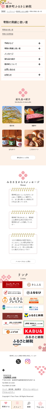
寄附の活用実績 (7, 34)
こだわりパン (34, 149)
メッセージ (8, 54)
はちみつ (12, 149)
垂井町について (10, 64)
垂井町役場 (7, 375)
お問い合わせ (9, 69)
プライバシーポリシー (30, 389)
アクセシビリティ (8, 392)
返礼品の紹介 (9, 59)
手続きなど (8, 43)
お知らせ (8, 75)
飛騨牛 (34, 126)
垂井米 (12, 126)
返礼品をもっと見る (23, 157)
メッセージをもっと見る (23, 261)
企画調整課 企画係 (9, 377)
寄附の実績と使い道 (12, 48)
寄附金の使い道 (7, 30)
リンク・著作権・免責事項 (11, 389)
